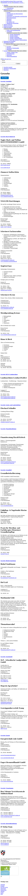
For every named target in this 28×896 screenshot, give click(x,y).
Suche (2, 892)
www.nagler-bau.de (5, 167)
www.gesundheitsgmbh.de (7, 505)
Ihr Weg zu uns (4, 887)
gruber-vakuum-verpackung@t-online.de (10, 815)
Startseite (3, 884)
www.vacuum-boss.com (6, 816)
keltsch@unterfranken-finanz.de (8, 461)
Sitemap (2, 891)
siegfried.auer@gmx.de (6, 290)
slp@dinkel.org (4, 680)
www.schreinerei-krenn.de (7, 308)
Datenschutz (3, 890)
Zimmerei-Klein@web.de (7, 195)
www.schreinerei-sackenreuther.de (9, 261)
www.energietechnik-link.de (7, 757)
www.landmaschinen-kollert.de (8, 398)
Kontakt (2, 886)
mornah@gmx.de (5, 553)
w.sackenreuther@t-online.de (7, 260)
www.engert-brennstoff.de (7, 781)
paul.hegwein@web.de (6, 703)
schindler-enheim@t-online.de (8, 422)
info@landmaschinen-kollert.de (8, 396)
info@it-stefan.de (5, 843)
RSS (2, 894)
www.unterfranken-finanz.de (7, 463)
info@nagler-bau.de (5, 165)
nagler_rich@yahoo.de (6, 226)
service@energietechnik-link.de (8, 755)
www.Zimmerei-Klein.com (7, 196)
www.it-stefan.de (5, 844)
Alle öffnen (4, 77)
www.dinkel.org (4, 681)
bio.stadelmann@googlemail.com (8, 577)
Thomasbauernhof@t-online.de (8, 650)
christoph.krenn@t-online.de (7, 307)
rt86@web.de (4, 728)
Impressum (3, 888)
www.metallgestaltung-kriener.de (8, 334)
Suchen (3, 62)
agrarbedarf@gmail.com (6, 702)
